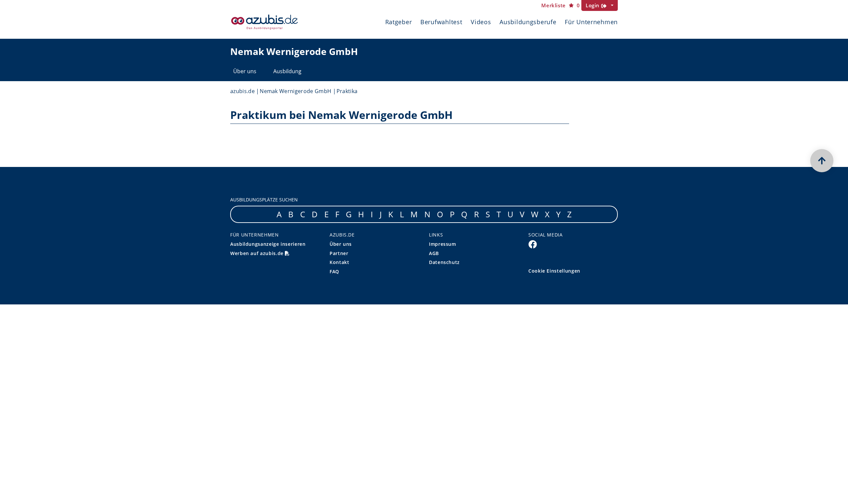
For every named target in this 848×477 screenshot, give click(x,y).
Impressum (442, 244)
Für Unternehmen (591, 22)
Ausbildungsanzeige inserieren (268, 244)
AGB (434, 253)
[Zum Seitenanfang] (821, 160)
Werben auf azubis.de (257, 253)
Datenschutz (444, 262)
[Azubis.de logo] (264, 22)
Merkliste (560, 5)
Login (593, 5)
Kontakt (339, 262)
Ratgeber (398, 22)
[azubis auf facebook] (532, 244)
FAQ (334, 271)
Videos (481, 22)
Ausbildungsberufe (528, 22)
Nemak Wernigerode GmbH (295, 91)
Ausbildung (287, 71)
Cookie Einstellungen (554, 271)
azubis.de (242, 91)
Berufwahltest (441, 22)
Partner (339, 253)
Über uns (244, 71)
